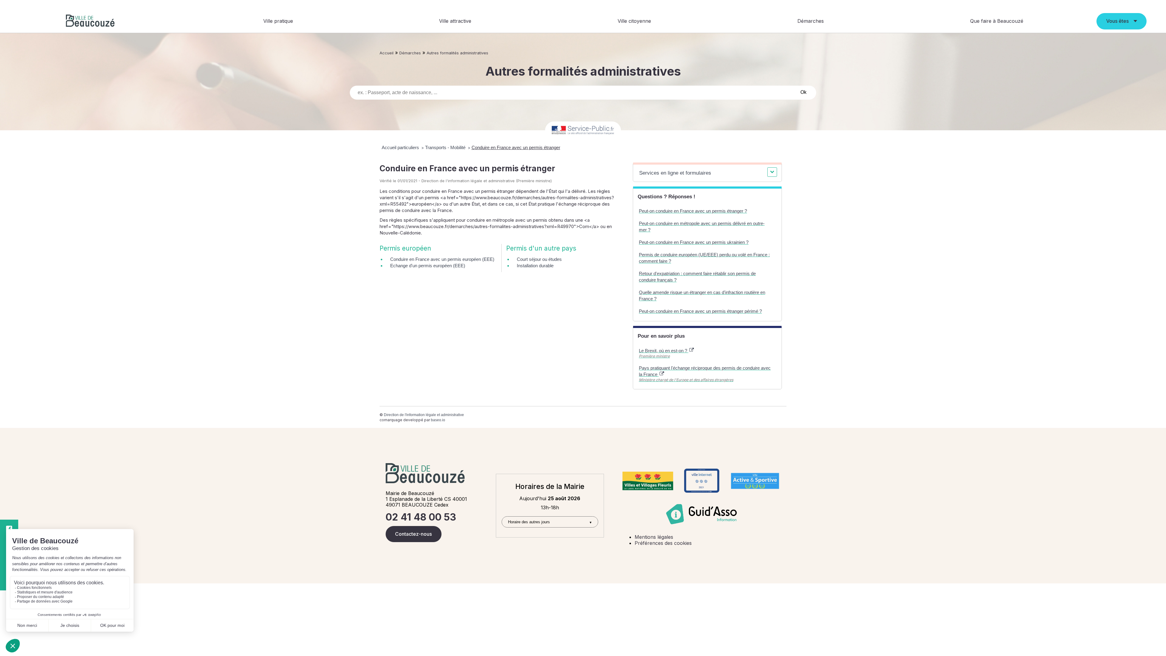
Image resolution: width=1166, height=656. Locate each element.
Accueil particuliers (401, 147)
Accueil (387, 53)
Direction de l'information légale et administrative (424, 415)
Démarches (810, 21)
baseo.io (438, 420)
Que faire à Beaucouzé (996, 21)
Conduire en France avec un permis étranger (516, 147)
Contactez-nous (413, 534)
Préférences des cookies (663, 543)
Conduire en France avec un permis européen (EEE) (442, 259)
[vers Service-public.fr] (583, 130)
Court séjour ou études (539, 259)
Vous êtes (1117, 21)
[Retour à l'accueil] (90, 21)
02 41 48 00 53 (421, 517)
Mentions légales (654, 537)
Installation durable (535, 265)
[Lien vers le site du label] (647, 481)
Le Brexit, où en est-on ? (663, 350)
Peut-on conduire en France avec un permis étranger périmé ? (700, 311)
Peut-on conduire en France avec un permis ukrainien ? (693, 242)
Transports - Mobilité (446, 147)
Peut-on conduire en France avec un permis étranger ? (693, 211)
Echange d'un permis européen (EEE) (427, 265)
